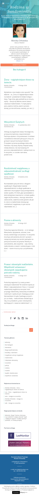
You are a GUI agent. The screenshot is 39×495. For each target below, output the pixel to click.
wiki (6, 403)
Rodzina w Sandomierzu (19, 9)
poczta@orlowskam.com (21, 469)
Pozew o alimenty (12, 220)
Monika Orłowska (10, 388)
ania (6, 396)
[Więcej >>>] (19, 61)
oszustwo (8, 363)
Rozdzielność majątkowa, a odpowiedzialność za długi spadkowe (16, 171)
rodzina (7, 368)
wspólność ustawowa (11, 376)
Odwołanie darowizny (11, 360)
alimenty (7, 342)
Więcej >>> (23, 492)
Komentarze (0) (8, 126)
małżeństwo (8, 358)
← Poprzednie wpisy (9, 312)
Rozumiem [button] (16, 492)
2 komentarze (8, 87)
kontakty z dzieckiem (11, 352)
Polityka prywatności (19, 477)
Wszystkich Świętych (14, 121)
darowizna (8, 347)
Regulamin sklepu (19, 480)
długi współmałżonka (11, 350)
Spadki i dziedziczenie (11, 373)
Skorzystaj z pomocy (19, 65)
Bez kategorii (9, 345)
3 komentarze (8, 225)
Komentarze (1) (8, 178)
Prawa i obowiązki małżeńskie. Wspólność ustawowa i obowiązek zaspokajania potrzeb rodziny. (18, 268)
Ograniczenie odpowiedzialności (20, 479)
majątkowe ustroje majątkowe (14, 355)
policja (7, 365)
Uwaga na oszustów (15, 396)
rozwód (7, 370)
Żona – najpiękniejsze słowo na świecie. (19, 81)
